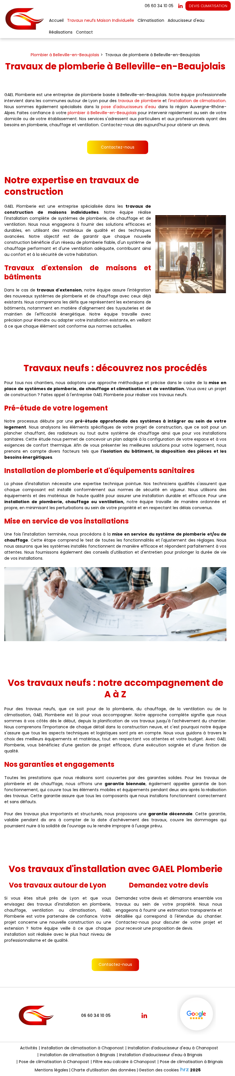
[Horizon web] (184, 1069)
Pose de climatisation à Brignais (191, 1062)
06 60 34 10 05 (96, 1015)
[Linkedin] (180, 6)
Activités (28, 1048)
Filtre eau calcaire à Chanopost (124, 1062)
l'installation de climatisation (197, 101)
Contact (84, 32)
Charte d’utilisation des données (103, 1070)
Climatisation (151, 20)
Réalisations (61, 32)
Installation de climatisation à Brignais (77, 1055)
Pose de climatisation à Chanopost (54, 1062)
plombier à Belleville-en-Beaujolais (102, 113)
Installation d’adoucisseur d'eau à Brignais (160, 1055)
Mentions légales (51, 1070)
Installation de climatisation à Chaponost (82, 1048)
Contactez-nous (117, 147)
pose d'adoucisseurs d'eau (128, 107)
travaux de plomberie (139, 101)
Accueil (56, 20)
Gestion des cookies (159, 1070)
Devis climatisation (208, 6)
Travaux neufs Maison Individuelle (100, 20)
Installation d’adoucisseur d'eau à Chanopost (173, 1048)
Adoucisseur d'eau (186, 20)
